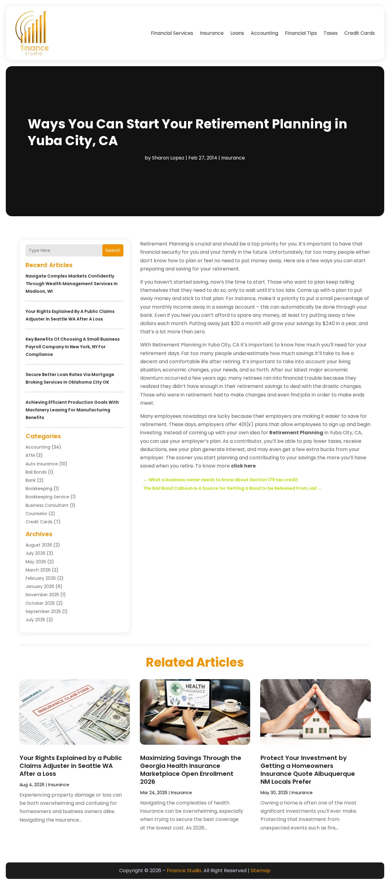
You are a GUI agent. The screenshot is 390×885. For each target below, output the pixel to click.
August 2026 (39, 545)
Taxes (331, 33)
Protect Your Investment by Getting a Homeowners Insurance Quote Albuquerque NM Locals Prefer (308, 770)
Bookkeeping (39, 488)
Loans (237, 33)
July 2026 (35, 553)
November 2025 (42, 595)
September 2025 (43, 611)
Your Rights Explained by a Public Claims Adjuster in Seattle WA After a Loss (71, 766)
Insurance (212, 33)
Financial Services (172, 33)
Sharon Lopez (168, 157)
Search (112, 250)
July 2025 (35, 620)
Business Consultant (47, 505)
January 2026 (40, 586)
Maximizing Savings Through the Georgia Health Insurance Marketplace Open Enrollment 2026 (190, 770)
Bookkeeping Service (47, 497)
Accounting (264, 33)
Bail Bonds (36, 472)
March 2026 (38, 570)
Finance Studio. (184, 870)
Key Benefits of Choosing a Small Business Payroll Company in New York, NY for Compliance (73, 346)
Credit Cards (359, 33)
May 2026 (36, 562)
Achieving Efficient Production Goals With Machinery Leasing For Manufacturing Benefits (72, 410)
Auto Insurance (42, 464)
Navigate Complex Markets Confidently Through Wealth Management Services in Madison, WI (72, 283)
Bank (31, 480)
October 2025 (40, 603)
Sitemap (260, 870)
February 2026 (41, 578)
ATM (30, 455)
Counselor (36, 514)
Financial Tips (301, 33)
